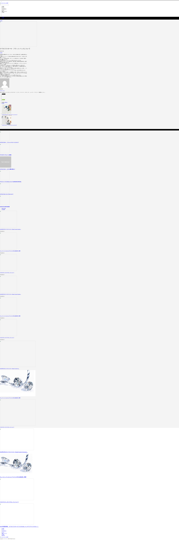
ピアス (3, 10)
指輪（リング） (4, 11)
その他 (3, 12)
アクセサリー (4, 8)
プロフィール (2, 90)
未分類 (1, 20)
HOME (3, 6)
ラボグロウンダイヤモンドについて (7, 272)
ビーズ (3, 7)
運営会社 (3, 535)
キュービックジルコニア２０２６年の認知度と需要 (10, 250)
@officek (5, 102)
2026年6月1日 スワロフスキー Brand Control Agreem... (10, 229)
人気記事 (3, 209)
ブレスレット (4, 9)
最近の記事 (4, 208)
